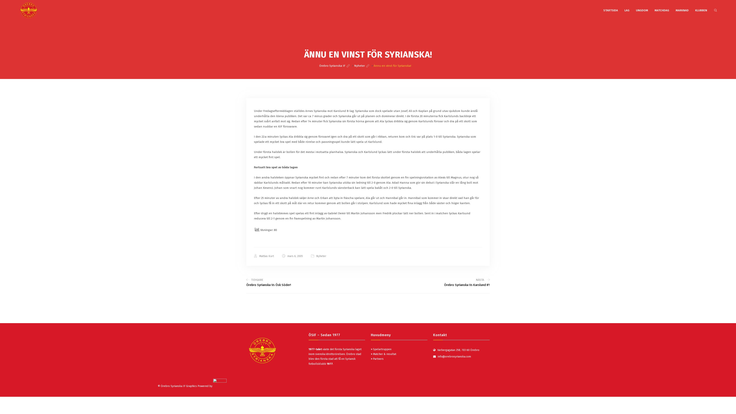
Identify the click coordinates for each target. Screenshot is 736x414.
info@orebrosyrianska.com (454, 356)
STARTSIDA (610, 10)
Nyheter (321, 256)
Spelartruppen (381, 349)
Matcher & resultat (383, 354)
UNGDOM (642, 10)
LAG (626, 10)
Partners (377, 359)
